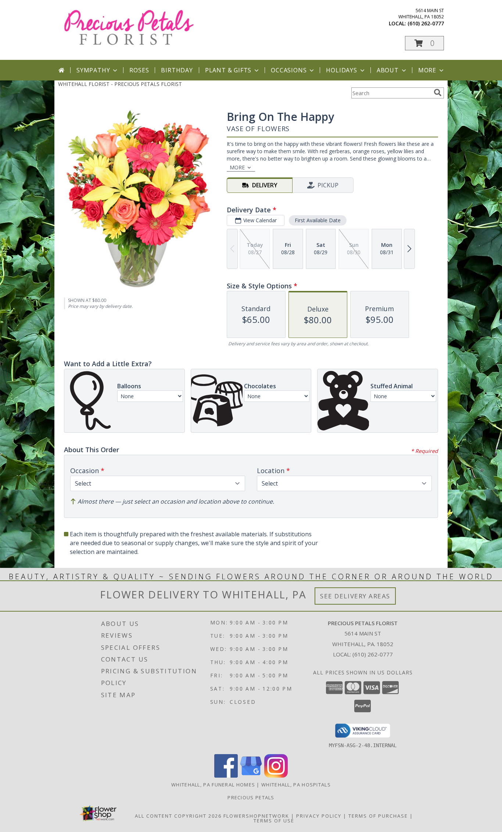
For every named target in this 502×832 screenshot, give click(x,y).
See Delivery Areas (355, 596)
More (427, 70)
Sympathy (93, 70)
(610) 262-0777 (426, 23)
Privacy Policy (318, 816)
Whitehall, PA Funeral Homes (213, 784)
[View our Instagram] (276, 775)
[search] (438, 93)
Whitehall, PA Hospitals (296, 784)
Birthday (177, 70)
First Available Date (318, 220)
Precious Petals (251, 797)
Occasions (288, 70)
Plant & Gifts (228, 70)
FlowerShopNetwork (256, 816)
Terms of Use (274, 820)
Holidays (341, 70)
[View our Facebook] (226, 775)
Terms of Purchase (378, 816)
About (388, 70)
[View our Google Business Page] (251, 775)
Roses (139, 70)
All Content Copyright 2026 (178, 816)
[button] (424, 43)
